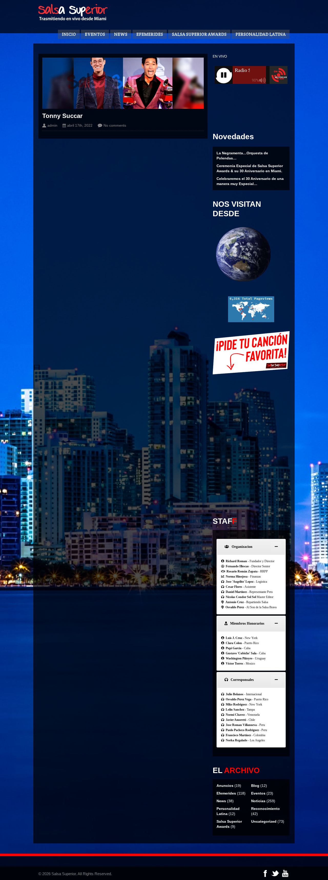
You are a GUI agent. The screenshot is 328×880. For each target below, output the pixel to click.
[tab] (251, 546)
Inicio (69, 34)
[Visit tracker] (251, 321)
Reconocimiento (265, 809)
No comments (115, 125)
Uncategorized (263, 821)
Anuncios (225, 786)
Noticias (258, 801)
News (120, 34)
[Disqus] (251, 442)
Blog (255, 786)
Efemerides (149, 34)
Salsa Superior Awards (199, 34)
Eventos (95, 34)
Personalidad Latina (260, 34)
